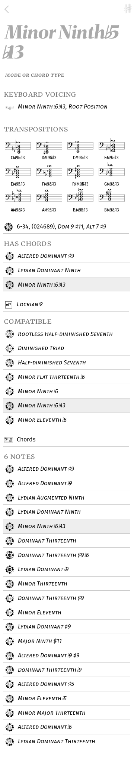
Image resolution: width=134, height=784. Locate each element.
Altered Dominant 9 (45, 255)
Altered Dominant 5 (45, 683)
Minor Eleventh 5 (41, 419)
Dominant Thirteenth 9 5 (52, 554)
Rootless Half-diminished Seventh (64, 333)
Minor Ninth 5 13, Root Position (62, 106)
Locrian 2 (28, 304)
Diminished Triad (40, 347)
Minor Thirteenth (41, 583)
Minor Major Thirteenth (51, 712)
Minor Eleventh (38, 612)
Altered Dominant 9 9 (47, 655)
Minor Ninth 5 (37, 391)
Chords (25, 439)
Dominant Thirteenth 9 (50, 597)
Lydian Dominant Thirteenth (55, 741)
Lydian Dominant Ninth (48, 270)
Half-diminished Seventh (51, 362)
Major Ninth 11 (39, 640)
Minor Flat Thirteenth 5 (50, 376)
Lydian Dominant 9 (42, 569)
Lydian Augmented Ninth (50, 497)
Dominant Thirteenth (46, 540)
